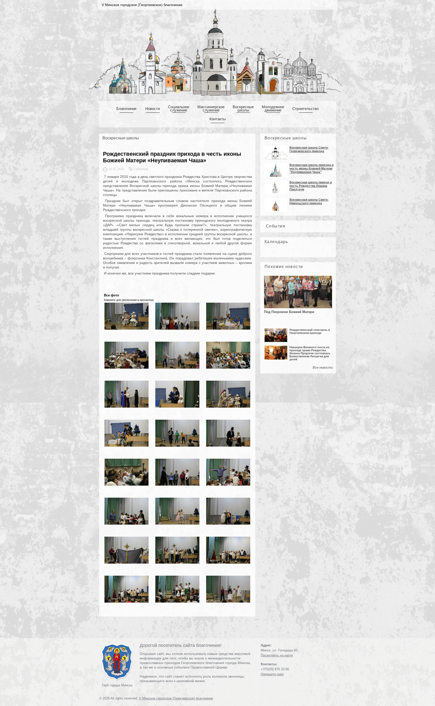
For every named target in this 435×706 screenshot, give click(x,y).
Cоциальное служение (178, 108)
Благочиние (126, 108)
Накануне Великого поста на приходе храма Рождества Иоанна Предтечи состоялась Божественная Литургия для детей (309, 353)
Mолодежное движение (273, 108)
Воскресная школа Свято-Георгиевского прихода (309, 149)
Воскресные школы (243, 108)
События (275, 226)
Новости (152, 108)
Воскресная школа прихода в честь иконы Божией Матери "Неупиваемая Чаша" (311, 168)
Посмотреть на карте (277, 655)
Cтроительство (305, 108)
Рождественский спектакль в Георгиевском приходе (309, 331)
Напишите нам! (272, 674)
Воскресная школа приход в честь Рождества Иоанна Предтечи (310, 186)
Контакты (217, 119)
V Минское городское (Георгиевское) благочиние (176, 698)
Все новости (323, 367)
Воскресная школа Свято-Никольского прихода (309, 201)
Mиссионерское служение (211, 108)
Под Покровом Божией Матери (289, 312)
